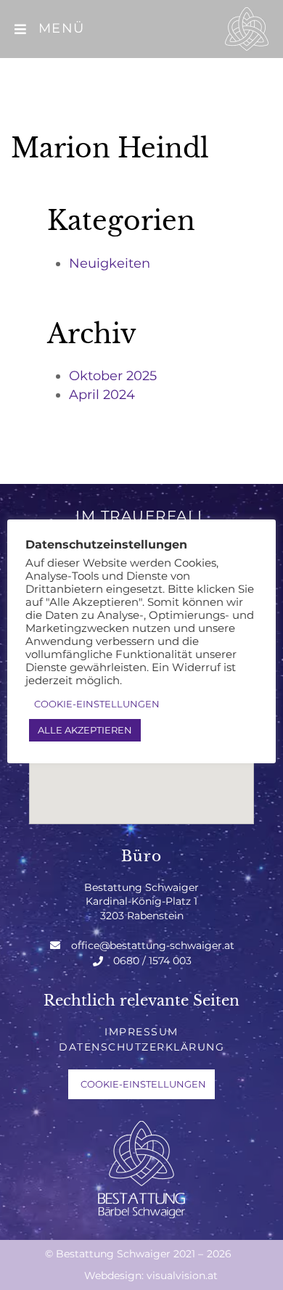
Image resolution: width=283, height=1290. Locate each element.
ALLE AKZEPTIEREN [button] (85, 730)
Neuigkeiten (109, 263)
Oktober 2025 (113, 376)
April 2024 (102, 395)
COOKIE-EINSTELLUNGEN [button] (143, 1084)
